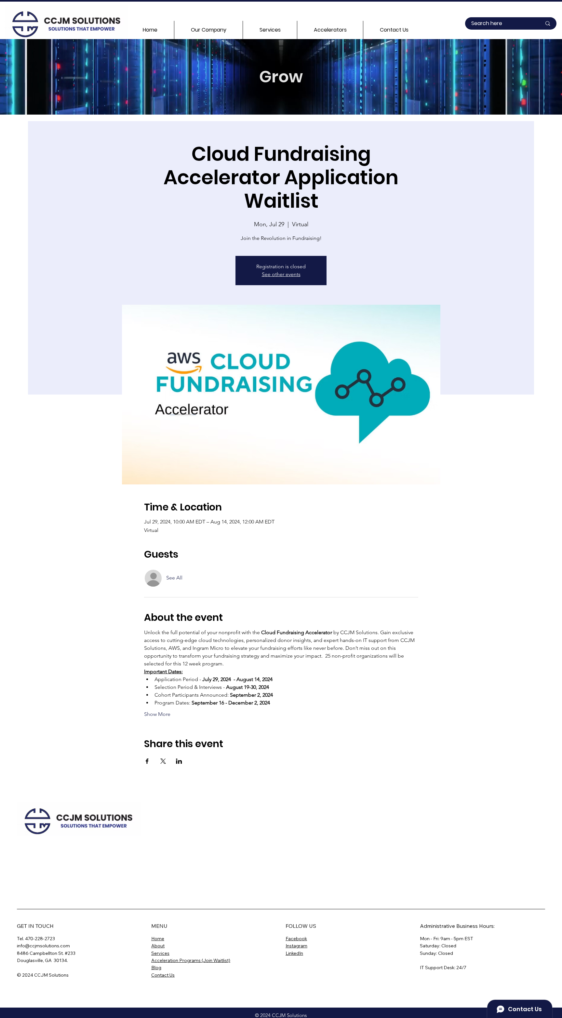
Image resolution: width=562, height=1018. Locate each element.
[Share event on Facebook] (147, 761)
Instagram (296, 946)
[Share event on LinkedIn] (179, 761)
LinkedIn (294, 953)
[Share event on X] (163, 761)
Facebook (296, 938)
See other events (281, 274)
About (158, 946)
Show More (157, 714)
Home (157, 938)
